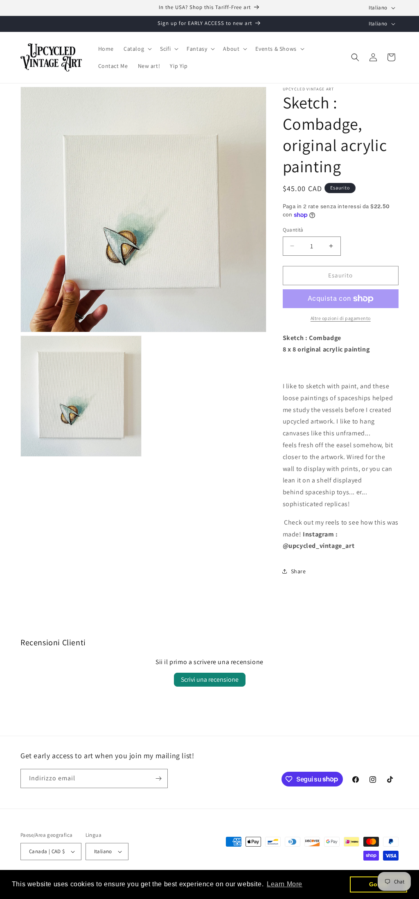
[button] (137, 48)
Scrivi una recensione (210, 679)
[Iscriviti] (158, 778)
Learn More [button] (284, 884)
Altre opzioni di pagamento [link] (341, 318)
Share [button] (298, 571)
